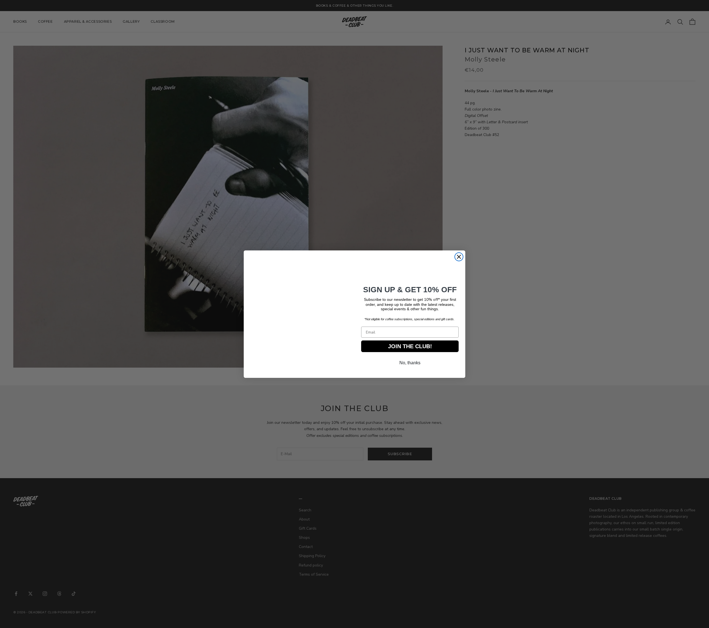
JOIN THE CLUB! (410, 347)
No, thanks (410, 364)
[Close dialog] (459, 257)
